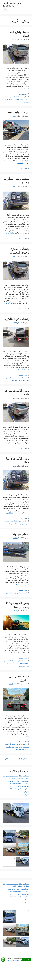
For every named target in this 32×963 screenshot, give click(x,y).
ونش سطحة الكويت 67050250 (12, 4)
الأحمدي (24, 660)
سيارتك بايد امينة (18, 112)
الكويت (24, 96)
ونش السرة (25, 794)
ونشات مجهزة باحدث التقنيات (19, 250)
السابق (26, 759)
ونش (27, 380)
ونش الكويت (23, 94)
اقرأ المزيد (26, 88)
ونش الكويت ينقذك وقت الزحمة (16, 605)
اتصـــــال (26, 960)
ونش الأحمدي (18, 99)
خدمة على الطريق (16, 96)
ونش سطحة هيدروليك (18, 380)
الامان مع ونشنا (19, 534)
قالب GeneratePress (13, 960)
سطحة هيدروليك (9, 378)
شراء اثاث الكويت (23, 874)
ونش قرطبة (25, 792)
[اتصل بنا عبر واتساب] (3, 959)
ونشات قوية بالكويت (16, 319)
